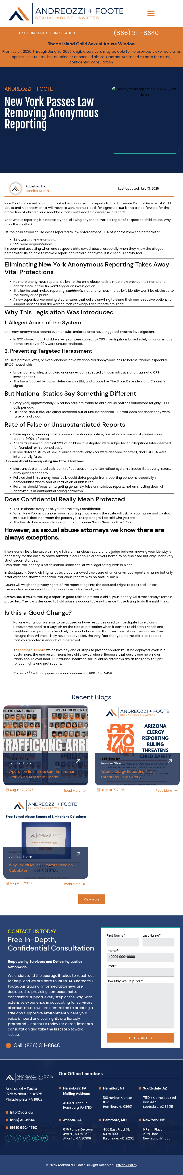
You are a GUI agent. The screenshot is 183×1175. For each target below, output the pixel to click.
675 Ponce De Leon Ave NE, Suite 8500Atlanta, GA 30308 (78, 1134)
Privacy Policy (126, 1165)
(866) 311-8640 (136, 33)
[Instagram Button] (35, 1138)
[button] (151, 14)
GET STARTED (140, 1038)
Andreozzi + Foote (31, 650)
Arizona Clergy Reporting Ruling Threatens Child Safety (128, 774)
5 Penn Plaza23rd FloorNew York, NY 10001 (157, 1134)
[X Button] (18, 1138)
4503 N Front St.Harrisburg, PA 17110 (77, 1105)
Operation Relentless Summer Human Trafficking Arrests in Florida (42, 774)
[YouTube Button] (44, 1138)
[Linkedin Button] (26, 1138)
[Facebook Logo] (9, 1138)
